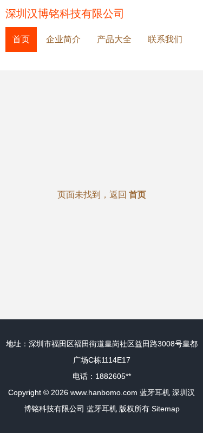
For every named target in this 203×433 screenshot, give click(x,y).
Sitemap (166, 408)
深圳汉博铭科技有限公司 (65, 13)
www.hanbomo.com (103, 392)
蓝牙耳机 (155, 392)
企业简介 (63, 39)
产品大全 (114, 39)
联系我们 (165, 39)
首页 (21, 39)
